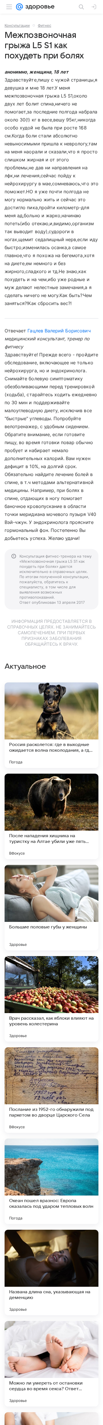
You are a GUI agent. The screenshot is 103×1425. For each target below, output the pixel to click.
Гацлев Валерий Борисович (58, 331)
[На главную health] (39, 7)
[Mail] (19, 7)
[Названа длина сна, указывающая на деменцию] (51, 1272)
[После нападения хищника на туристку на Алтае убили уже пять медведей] (51, 816)
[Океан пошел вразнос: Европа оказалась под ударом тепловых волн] (51, 1181)
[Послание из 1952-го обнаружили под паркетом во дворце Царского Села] (51, 1090)
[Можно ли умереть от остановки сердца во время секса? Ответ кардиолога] (51, 1363)
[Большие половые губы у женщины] (51, 907)
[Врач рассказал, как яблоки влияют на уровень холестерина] (51, 999)
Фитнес (44, 25)
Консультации (17, 25)
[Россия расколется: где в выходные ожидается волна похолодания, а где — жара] (51, 725)
